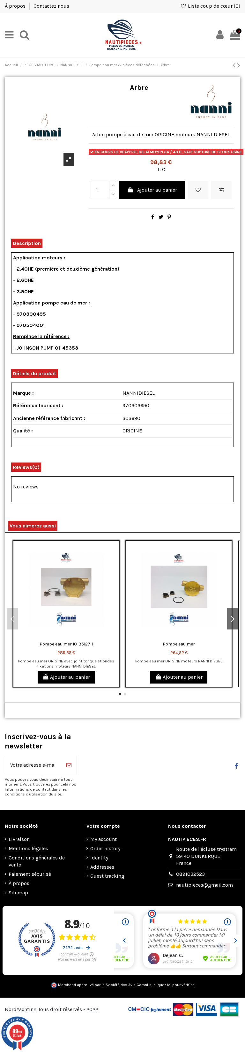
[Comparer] (114, 563)
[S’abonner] (69, 765)
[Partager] (152, 217)
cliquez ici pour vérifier (173, 985)
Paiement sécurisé (30, 874)
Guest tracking (107, 876)
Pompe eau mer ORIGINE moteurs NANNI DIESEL (178, 661)
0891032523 (190, 874)
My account (103, 839)
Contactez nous (51, 6)
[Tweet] (161, 217)
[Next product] (238, 65)
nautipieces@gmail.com (204, 885)
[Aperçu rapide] (114, 575)
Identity (99, 858)
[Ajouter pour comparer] (221, 190)
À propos (16, 6)
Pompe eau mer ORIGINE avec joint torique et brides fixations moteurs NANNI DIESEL (66, 663)
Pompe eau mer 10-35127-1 (66, 644)
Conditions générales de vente (37, 861)
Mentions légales (28, 848)
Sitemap (18, 893)
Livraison (19, 839)
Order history (105, 848)
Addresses (102, 867)
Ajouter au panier (157, 190)
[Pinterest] (169, 217)
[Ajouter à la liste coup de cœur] (198, 190)
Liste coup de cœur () (213, 6)
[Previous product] (235, 65)
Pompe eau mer (179, 644)
